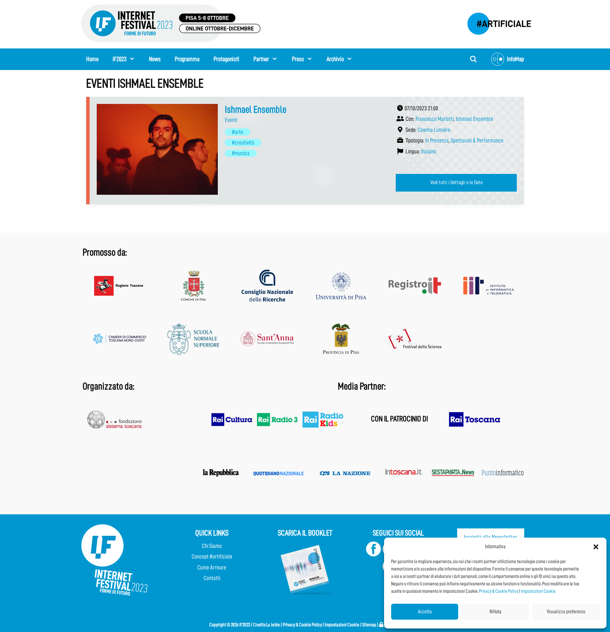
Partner (261, 59)
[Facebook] (373, 554)
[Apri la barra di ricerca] (473, 59)
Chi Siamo (212, 546)
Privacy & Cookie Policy (498, 591)
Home (92, 59)
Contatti (212, 578)
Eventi (231, 120)
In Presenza (437, 140)
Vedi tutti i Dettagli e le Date (456, 182)
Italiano (428, 151)
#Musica (241, 153)
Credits (259, 624)
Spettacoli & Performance (477, 140)
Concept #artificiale (212, 557)
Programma (187, 59)
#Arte (237, 132)
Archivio (335, 59)
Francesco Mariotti (434, 119)
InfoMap (515, 59)
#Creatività (243, 143)
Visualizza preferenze (566, 611)
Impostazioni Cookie (538, 591)
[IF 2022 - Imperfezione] (495, 22)
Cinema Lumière (434, 130)
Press (298, 59)
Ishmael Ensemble (255, 110)
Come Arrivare (211, 567)
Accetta (425, 611)
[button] (595, 546)
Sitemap (369, 624)
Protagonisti (226, 59)
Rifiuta (495, 611)
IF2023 (119, 59)
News (155, 59)
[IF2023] (171, 23)
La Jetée (273, 624)
